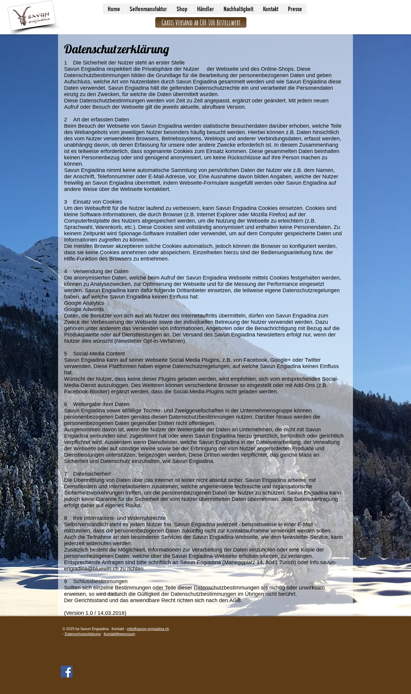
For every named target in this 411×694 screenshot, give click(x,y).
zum (200, 151)
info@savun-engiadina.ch (148, 629)
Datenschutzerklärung (83, 634)
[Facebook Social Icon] (67, 671)
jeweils (171, 107)
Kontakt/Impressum (119, 634)
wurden (209, 94)
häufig (198, 132)
